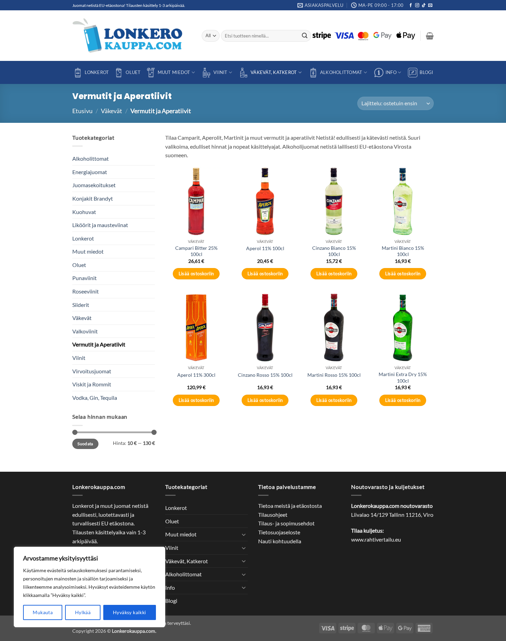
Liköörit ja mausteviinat (100, 225)
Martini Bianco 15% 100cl (403, 251)
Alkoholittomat (341, 72)
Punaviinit (84, 278)
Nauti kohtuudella (279, 541)
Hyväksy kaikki (129, 612)
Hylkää (83, 612)
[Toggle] (244, 534)
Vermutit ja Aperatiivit (98, 344)
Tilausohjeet (272, 514)
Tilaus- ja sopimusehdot (286, 523)
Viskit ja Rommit (91, 384)
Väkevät (111, 111)
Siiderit (80, 304)
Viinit (220, 72)
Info (391, 72)
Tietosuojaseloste (279, 532)
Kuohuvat (84, 212)
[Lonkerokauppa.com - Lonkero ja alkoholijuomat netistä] (131, 35)
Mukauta (43, 612)
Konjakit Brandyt (92, 198)
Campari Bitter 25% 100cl (196, 251)
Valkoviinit (85, 331)
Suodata (85, 443)
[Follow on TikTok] (424, 5)
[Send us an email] (430, 5)
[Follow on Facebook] (411, 5)
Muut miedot (174, 72)
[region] (89, 587)
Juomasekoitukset (94, 185)
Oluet (133, 72)
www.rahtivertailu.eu (376, 539)
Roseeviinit (85, 291)
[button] (430, 35)
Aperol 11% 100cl (265, 248)
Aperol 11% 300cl (196, 375)
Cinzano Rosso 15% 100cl (265, 375)
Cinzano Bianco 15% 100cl (334, 251)
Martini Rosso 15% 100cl (334, 375)
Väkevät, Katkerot (274, 72)
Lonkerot (97, 72)
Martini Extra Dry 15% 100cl (403, 377)
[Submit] (305, 36)
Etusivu (82, 111)
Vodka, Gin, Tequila (94, 397)
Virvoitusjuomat (91, 371)
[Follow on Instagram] (417, 5)
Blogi (426, 72)
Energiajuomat (89, 172)
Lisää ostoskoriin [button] (196, 273)
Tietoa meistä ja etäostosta (290, 505)
